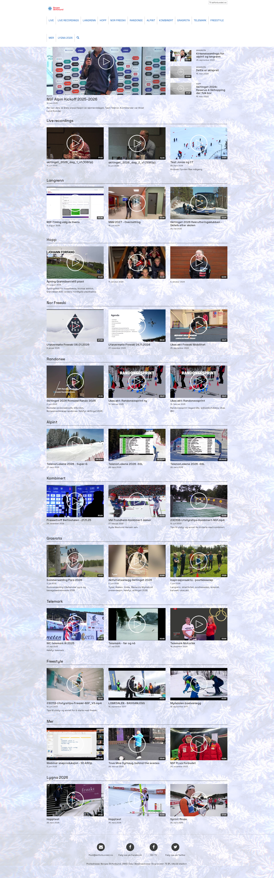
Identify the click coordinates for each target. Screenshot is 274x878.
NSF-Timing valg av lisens (63, 222)
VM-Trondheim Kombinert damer (129, 520)
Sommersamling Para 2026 (64, 580)
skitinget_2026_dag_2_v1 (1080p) (132, 162)
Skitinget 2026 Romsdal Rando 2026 (71, 401)
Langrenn (89, 20)
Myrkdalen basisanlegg (185, 703)
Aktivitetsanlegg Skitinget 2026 (130, 580)
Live (51, 20)
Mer (51, 37)
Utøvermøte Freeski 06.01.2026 (68, 344)
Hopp (103, 20)
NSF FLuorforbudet (183, 763)
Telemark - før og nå (121, 643)
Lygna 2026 (65, 37)
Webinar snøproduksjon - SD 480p (69, 763)
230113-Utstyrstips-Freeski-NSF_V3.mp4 (74, 703)
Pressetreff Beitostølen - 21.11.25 (69, 520)
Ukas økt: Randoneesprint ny (127, 401)
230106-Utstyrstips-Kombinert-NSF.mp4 (197, 520)
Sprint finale (178, 819)
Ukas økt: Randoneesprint (187, 401)
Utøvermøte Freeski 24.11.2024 (129, 344)
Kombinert (166, 20)
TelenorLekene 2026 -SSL (125, 464)
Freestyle (217, 20)
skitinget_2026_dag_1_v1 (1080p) (70, 162)
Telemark (200, 20)
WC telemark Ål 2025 (60, 643)
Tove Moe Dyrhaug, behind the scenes (133, 763)
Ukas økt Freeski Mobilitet (188, 344)
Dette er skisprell (207, 70)
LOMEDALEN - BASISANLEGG (126, 703)
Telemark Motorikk (182, 643)
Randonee (136, 20)
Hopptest (53, 819)
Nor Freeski (118, 20)
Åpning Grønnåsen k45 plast (65, 281)
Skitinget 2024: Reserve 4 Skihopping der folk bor (210, 90)
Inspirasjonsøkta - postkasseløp (191, 580)
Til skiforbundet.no (217, 2)
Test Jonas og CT (181, 162)
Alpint (151, 20)
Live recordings (68, 20)
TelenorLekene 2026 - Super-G (67, 464)
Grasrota (183, 20)
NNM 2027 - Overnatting (124, 222)
